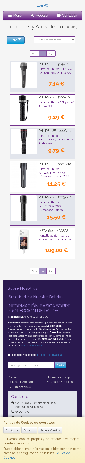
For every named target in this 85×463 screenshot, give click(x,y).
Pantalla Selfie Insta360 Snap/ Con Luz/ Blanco (55, 237)
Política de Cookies (59, 382)
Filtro (13, 40)
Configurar (12, 430)
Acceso (41, 15)
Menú (17, 15)
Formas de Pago (19, 386)
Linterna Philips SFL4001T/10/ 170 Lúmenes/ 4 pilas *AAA (54, 172)
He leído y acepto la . (38, 354)
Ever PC (42, 5)
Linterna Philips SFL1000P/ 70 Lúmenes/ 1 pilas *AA (56, 139)
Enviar (60, 365)
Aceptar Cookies (50, 430)
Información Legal (58, 377)
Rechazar (29, 430)
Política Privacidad (20, 382)
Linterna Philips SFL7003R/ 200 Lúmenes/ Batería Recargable (51, 207)
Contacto (69, 15)
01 (42, 53)
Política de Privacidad (31, 345)
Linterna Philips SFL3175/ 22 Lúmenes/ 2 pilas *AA (56, 70)
